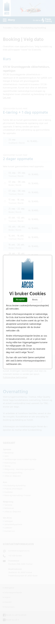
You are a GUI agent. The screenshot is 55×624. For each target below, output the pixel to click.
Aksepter (20, 300)
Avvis (35, 300)
